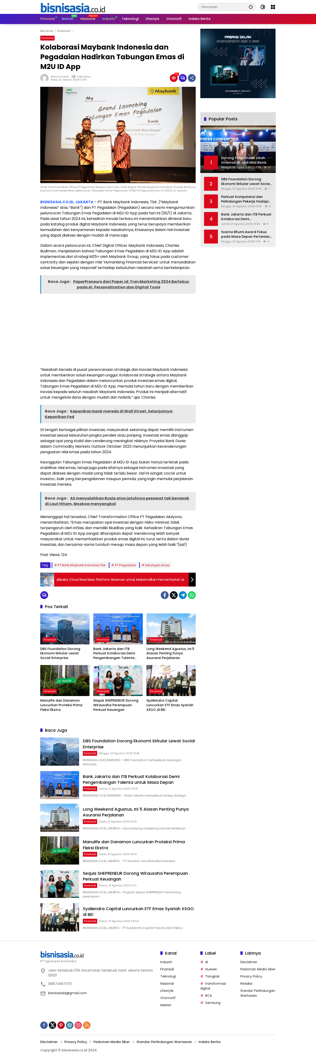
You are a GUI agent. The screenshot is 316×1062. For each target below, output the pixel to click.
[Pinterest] (61, 1025)
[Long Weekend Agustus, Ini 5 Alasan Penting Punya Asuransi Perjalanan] (171, 628)
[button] (250, 7)
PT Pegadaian (125, 565)
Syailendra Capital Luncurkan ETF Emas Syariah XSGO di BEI (169, 705)
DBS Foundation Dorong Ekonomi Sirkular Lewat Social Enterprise (60, 653)
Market (165, 1005)
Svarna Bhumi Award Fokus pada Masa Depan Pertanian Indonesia (245, 234)
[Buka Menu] (273, 7)
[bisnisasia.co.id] (72, 6)
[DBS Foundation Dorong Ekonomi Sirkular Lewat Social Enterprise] (65, 628)
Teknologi (168, 976)
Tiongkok (212, 976)
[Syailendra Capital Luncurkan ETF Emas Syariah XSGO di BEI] (171, 680)
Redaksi (246, 983)
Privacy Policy (251, 976)
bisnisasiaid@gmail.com (67, 993)
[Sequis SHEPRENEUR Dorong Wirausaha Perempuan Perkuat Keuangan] (118, 680)
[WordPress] (69, 1025)
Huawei (211, 969)
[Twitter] (174, 595)
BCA (208, 995)
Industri (166, 962)
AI (206, 962)
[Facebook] (165, 595)
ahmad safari (60, 76)
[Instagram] (78, 1025)
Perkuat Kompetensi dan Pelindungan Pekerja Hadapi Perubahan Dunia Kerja (244, 198)
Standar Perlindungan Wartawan (164, 1042)
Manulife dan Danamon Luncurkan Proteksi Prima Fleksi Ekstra (61, 705)
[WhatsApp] (192, 595)
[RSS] (86, 1025)
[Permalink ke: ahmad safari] (45, 78)
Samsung (212, 1002)
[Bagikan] (192, 78)
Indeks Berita (209, 1042)
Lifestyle (166, 990)
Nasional (167, 983)
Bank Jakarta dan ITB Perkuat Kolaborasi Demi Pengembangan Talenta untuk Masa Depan (114, 653)
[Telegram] (183, 595)
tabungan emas (157, 565)
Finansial (47, 38)
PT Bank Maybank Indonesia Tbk (82, 565)
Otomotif (168, 998)
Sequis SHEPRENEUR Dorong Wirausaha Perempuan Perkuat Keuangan (115, 705)
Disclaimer (248, 962)
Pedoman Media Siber (258, 969)
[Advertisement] (118, 329)
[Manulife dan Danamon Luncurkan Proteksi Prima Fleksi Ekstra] (65, 680)
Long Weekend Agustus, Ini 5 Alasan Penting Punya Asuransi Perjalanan (170, 653)
